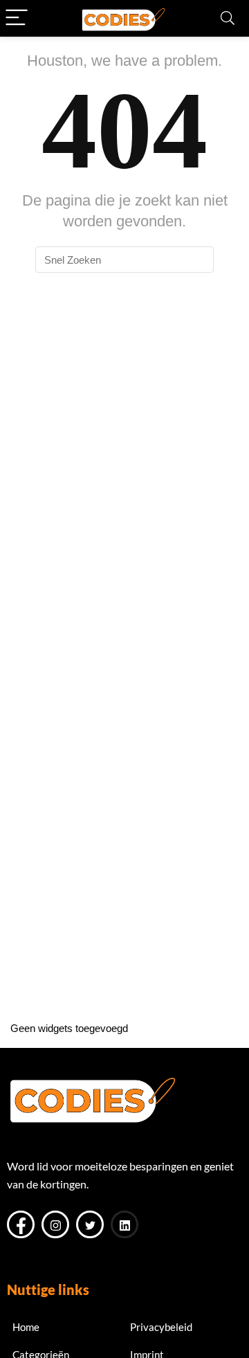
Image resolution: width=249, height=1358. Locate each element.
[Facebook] (21, 1224)
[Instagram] (55, 1224)
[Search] (227, 18)
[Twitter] (90, 1224)
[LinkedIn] (124, 1224)
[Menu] (16, 18)
